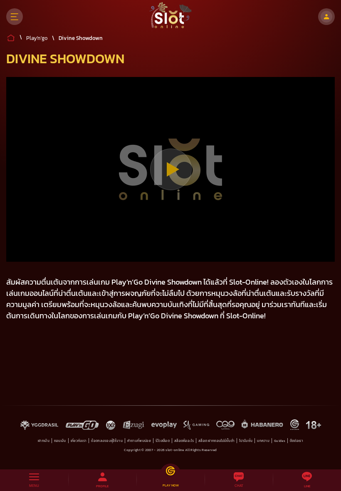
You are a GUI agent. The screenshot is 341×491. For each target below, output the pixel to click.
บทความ (263, 440)
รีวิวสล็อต (163, 440)
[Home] (171, 16)
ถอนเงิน (60, 440)
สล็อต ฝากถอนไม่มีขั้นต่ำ (216, 440)
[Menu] (14, 16)
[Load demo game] (170, 169)
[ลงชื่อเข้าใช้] (326, 16)
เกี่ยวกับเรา (79, 440)
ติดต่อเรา (296, 440)
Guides (279, 440)
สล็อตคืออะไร (184, 440)
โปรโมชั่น (245, 440)
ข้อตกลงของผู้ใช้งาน (107, 440)
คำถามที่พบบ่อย (139, 440)
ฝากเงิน (43, 440)
